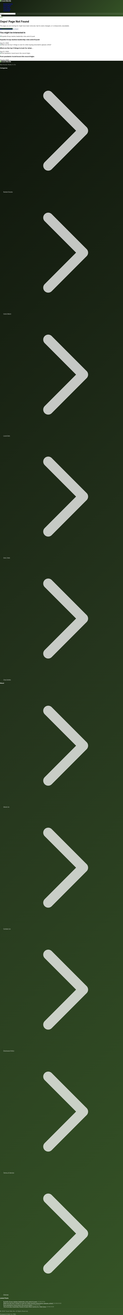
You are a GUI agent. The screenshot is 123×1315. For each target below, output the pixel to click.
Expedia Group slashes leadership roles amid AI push (20, 40)
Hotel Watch (7, 5)
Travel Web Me (5, 1)
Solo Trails (6, 7)
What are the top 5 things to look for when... (16, 48)
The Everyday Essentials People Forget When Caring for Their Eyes (24, 1307)
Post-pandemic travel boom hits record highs (17, 56)
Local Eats (6, 10)
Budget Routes (8, 4)
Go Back (15, 29)
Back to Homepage (6, 29)
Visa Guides (7, 9)
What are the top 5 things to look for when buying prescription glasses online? (28, 1303)
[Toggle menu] (0, 15)
